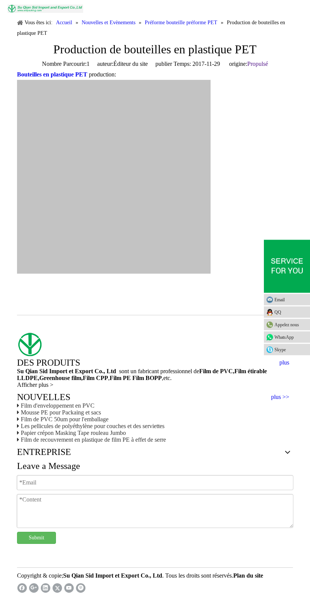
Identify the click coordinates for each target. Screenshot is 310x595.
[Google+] (34, 588)
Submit (36, 537)
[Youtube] (69, 588)
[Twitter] (57, 588)
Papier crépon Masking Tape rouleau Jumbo (73, 433)
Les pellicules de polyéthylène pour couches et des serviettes (92, 426)
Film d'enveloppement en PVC (58, 405)
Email (279, 299)
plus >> (280, 397)
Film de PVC (216, 371)
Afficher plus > (35, 385)
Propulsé (257, 64)
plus (284, 363)
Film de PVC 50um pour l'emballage (64, 419)
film (75, 378)
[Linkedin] (45, 588)
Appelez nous (286, 324)
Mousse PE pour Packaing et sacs (61, 412)
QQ (277, 312)
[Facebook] (22, 588)
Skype (280, 349)
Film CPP (95, 378)
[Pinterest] (80, 588)
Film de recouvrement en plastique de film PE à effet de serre (93, 439)
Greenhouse (54, 378)
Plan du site (248, 575)
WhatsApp (284, 337)
